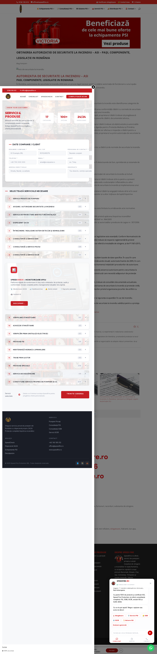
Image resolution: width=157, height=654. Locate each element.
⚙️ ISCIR (116, 620)
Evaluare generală (119, 625)
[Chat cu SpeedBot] (150, 647)
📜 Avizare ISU (128, 620)
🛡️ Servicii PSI (133, 616)
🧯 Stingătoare (118, 616)
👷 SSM (145, 616)
